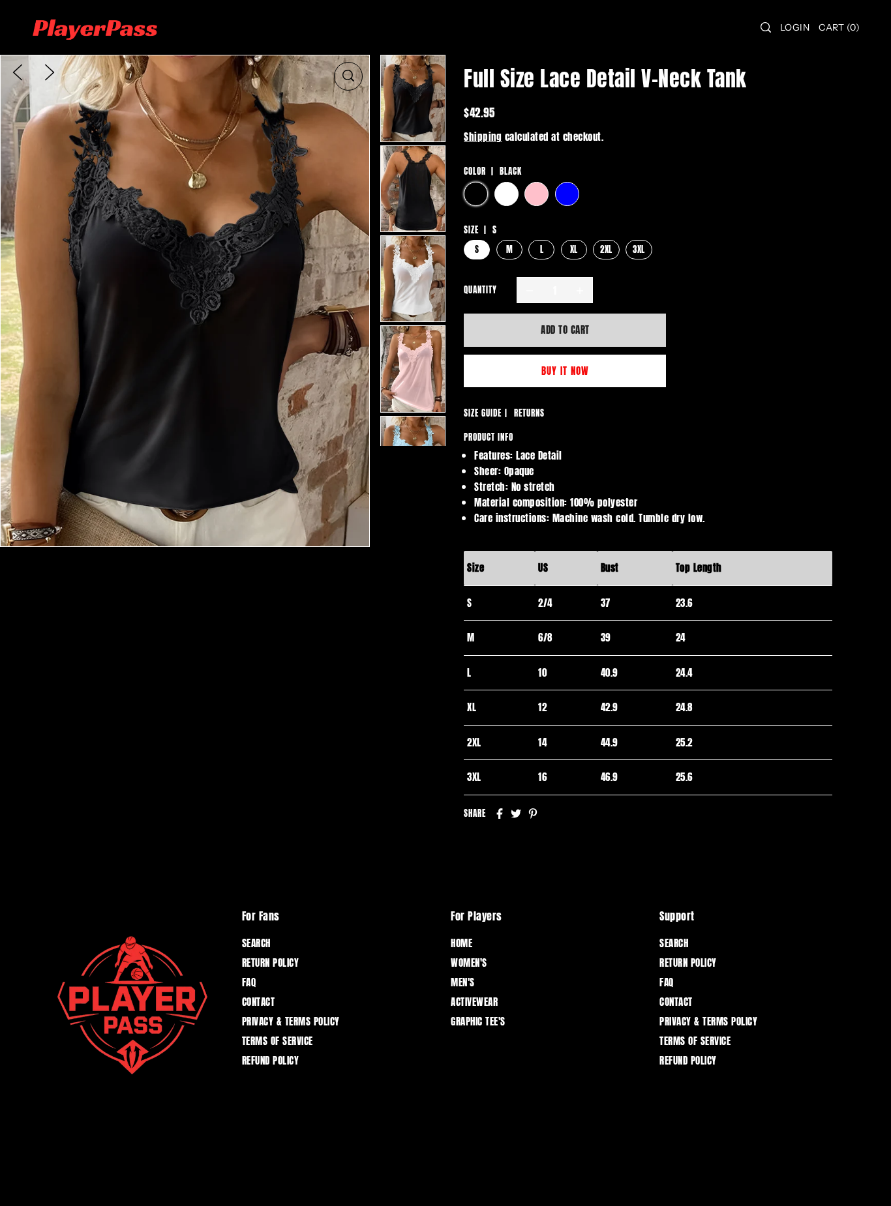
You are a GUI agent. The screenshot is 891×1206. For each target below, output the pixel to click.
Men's (463, 982)
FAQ (249, 982)
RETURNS (529, 413)
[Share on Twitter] (516, 813)
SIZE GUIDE (483, 413)
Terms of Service (277, 1040)
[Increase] (579, 290)
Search (256, 942)
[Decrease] (529, 290)
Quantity (480, 290)
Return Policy (270, 962)
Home (461, 942)
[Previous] (17, 71)
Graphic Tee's (478, 1021)
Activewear (474, 1001)
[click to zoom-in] (348, 76)
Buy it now (565, 370)
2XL (606, 249)
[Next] (49, 71)
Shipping (483, 136)
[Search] (766, 27)
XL (574, 249)
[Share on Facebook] (499, 813)
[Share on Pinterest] (533, 813)
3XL (639, 249)
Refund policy (270, 1060)
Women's (469, 962)
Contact (258, 1001)
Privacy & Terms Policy (291, 1021)
